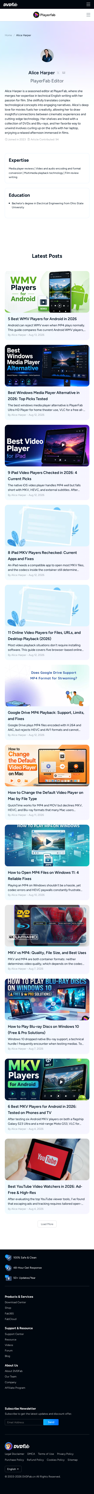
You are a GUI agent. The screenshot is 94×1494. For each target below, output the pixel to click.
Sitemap (73, 1459)
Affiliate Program (15, 1387)
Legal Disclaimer (14, 1453)
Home (8, 35)
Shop (8, 1307)
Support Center (14, 1334)
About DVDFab (14, 1371)
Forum (8, 1350)
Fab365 (9, 1313)
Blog (7, 1356)
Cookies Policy (55, 1459)
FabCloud (10, 1319)
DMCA (31, 1453)
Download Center (15, 1302)
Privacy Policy (65, 1453)
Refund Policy (35, 1459)
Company (10, 1382)
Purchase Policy (14, 1459)
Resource (10, 1339)
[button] (51, 1422)
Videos (9, 1345)
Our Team (10, 1376)
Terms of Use (46, 1453)
